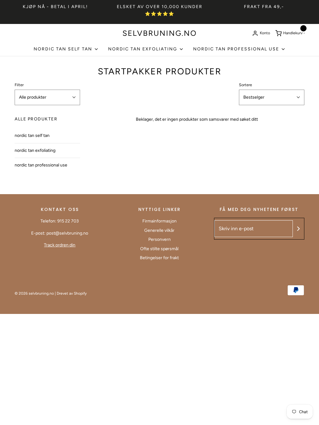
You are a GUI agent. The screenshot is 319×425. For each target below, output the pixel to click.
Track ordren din (59, 245)
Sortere (245, 84)
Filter (19, 84)
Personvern (159, 239)
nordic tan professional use (41, 165)
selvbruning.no (159, 33)
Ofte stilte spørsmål (159, 248)
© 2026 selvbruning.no (34, 293)
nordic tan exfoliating (35, 150)
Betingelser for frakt (159, 257)
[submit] (298, 229)
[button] (47, 97)
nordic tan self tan (32, 135)
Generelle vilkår (159, 230)
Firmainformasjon (159, 221)
